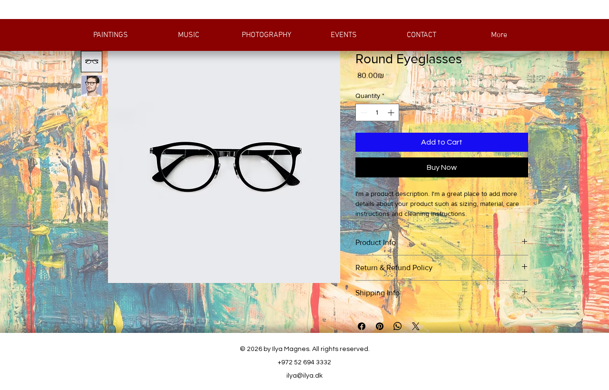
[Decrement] (363, 112)
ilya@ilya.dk (304, 375)
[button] (110, 35)
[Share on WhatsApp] (397, 326)
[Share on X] (416, 326)
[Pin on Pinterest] (379, 326)
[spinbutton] (377, 112)
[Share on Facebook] (361, 326)
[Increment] (392, 112)
